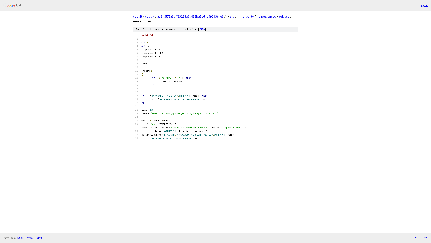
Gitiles (20, 237)
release (284, 16)
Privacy (29, 237)
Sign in (424, 5)
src (232, 16)
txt (417, 237)
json (425, 237)
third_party (245, 16)
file (202, 29)
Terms (38, 237)
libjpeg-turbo (266, 16)
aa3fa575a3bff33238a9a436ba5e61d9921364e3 (190, 16)
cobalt (137, 16)
